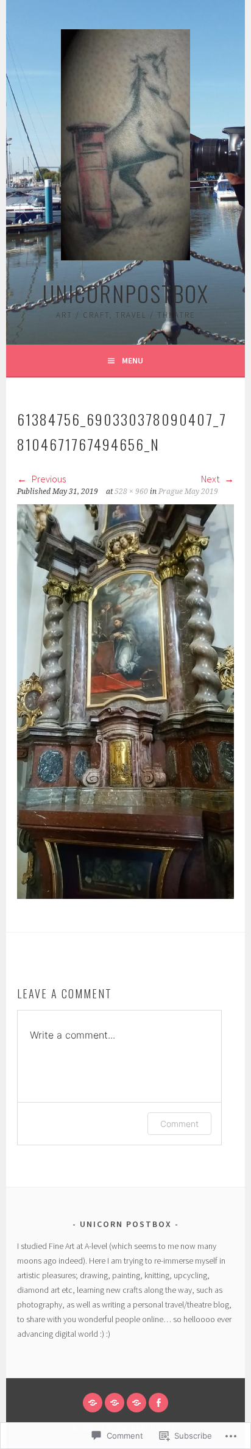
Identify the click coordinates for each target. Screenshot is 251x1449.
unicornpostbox (126, 293)
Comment (179, 1123)
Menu (132, 360)
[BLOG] (136, 1402)
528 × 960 (131, 491)
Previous (48, 479)
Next (211, 479)
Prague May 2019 (188, 491)
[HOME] (92, 1402)
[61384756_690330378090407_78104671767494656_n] (125, 895)
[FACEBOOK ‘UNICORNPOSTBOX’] (158, 1402)
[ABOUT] (114, 1402)
